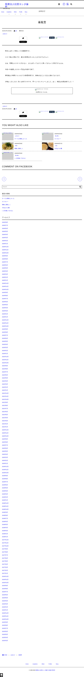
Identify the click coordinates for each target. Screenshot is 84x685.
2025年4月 (5, 271)
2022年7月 (5, 372)
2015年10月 (5, 619)
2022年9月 (5, 365)
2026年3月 (5, 237)
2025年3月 (5, 274)
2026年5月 (5, 231)
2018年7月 (5, 518)
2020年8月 (5, 442)
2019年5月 (5, 488)
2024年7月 (5, 298)
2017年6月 (5, 558)
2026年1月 (5, 243)
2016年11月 (5, 579)
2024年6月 (5, 301)
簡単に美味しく (19, 148)
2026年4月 (5, 234)
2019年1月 (5, 500)
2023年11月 (5, 323)
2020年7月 (5, 445)
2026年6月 (5, 228)
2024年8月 (5, 295)
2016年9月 (5, 585)
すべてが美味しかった (21, 138)
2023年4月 (5, 344)
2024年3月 (5, 311)
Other (15, 12)
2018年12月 (5, 503)
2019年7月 (5, 482)
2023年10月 (5, 326)
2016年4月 (5, 601)
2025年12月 (5, 246)
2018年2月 (5, 533)
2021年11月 (5, 396)
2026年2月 (5, 240)
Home (2, 12)
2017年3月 (5, 567)
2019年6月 (5, 485)
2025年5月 (5, 268)
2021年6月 (5, 411)
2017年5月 (5, 561)
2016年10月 (5, 582)
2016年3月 (5, 604)
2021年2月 (5, 424)
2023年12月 (5, 320)
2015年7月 (5, 628)
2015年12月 (5, 613)
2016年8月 (5, 588)
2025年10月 (5, 253)
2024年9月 (5, 292)
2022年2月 (5, 387)
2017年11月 (5, 543)
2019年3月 (5, 494)
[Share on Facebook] (64, 4)
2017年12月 (5, 540)
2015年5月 (5, 634)
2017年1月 (5, 573)
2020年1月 (5, 463)
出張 (56, 145)
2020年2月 (5, 460)
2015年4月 (5, 637)
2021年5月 (5, 414)
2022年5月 (5, 378)
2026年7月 (5, 225)
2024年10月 (5, 289)
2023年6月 (5, 338)
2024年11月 (5, 286)
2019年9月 (5, 475)
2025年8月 (5, 259)
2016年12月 (5, 576)
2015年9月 (5, 622)
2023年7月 (5, 335)
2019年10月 (5, 472)
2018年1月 (5, 536)
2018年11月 (5, 506)
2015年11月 (5, 616)
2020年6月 (5, 448)
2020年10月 (5, 436)
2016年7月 (5, 591)
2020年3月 (5, 457)
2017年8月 (5, 552)
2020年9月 (5, 439)
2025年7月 (5, 262)
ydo (16, 31)
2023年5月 (5, 341)
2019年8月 (5, 478)
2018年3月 (5, 530)
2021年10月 (5, 399)
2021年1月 (5, 427)
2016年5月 (5, 597)
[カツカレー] (46, 133)
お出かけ (5, 33)
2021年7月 (5, 408)
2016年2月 (5, 607)
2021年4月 (5, 417)
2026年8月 (5, 222)
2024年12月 (5, 283)
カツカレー (57, 138)
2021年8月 (5, 405)
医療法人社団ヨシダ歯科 (16, 5)
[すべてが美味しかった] (8, 133)
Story (26, 12)
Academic (9, 12)
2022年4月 (5, 381)
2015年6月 (5, 631)
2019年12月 (5, 466)
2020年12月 (5, 430)
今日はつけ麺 (58, 148)
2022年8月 (5, 369)
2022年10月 (5, 362)
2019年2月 (5, 497)
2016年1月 (5, 610)
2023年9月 (5, 329)
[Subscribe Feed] (67, 4)
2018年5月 (5, 524)
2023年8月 (5, 332)
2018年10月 (5, 509)
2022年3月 (5, 384)
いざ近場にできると (20, 158)
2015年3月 (5, 640)
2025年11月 (5, 249)
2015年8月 (5, 625)
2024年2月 (5, 314)
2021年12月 (5, 393)
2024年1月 (5, 317)
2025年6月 (5, 265)
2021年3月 (5, 420)
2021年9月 (5, 402)
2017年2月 (5, 570)
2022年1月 (5, 390)
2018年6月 (5, 521)
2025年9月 (5, 256)
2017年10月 (5, 546)
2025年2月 (5, 277)
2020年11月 (5, 433)
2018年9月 (5, 512)
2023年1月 (5, 353)
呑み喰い (57, 136)
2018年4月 (5, 527)
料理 (16, 145)
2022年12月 (5, 356)
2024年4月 (5, 307)
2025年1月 (5, 280)
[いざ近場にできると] (8, 153)
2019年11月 (5, 469)
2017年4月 (5, 564)
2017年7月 (5, 555)
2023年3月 (5, 347)
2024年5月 (5, 304)
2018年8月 (5, 515)
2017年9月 (5, 549)
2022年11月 (5, 359)
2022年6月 (5, 375)
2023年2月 (5, 350)
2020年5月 (5, 451)
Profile (20, 12)
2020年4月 (5, 454)
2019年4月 (5, 491)
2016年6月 (5, 595)
